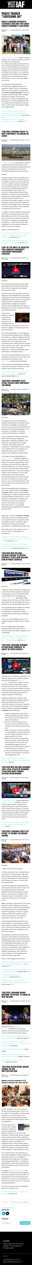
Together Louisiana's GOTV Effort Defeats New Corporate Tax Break (15, 383)
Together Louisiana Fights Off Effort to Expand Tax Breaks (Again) (15, 833)
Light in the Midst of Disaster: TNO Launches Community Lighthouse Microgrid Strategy (15, 250)
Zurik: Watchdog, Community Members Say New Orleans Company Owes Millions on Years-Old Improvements (15, 638)
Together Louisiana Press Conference (13, 1049)
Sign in (5, 1256)
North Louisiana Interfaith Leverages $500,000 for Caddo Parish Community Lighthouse (15, 23)
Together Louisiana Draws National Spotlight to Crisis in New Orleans (16, 994)
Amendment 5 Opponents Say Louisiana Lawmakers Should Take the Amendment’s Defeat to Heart (15, 546)
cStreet (20, 1262)
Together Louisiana (8, 458)
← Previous (5, 1202)
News (9, 30)
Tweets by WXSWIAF (8, 1207)
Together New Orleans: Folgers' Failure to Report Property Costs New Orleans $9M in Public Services (15, 556)
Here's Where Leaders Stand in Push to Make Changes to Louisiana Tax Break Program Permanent (15, 235)
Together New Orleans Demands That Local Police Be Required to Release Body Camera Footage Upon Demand (16, 770)
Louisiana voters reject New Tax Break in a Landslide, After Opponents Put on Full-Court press (16, 539)
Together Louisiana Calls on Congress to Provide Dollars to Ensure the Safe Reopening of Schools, (16, 760)
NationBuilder (16, 1260)
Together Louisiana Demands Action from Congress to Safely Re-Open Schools (15, 647)
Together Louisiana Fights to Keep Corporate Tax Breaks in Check (15, 133)
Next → (26, 1202)
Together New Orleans (9, 598)
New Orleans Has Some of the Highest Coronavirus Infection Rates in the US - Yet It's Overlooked (16, 1044)
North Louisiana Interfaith (10, 57)
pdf (3, 117)
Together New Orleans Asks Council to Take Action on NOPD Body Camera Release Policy (15, 824)
